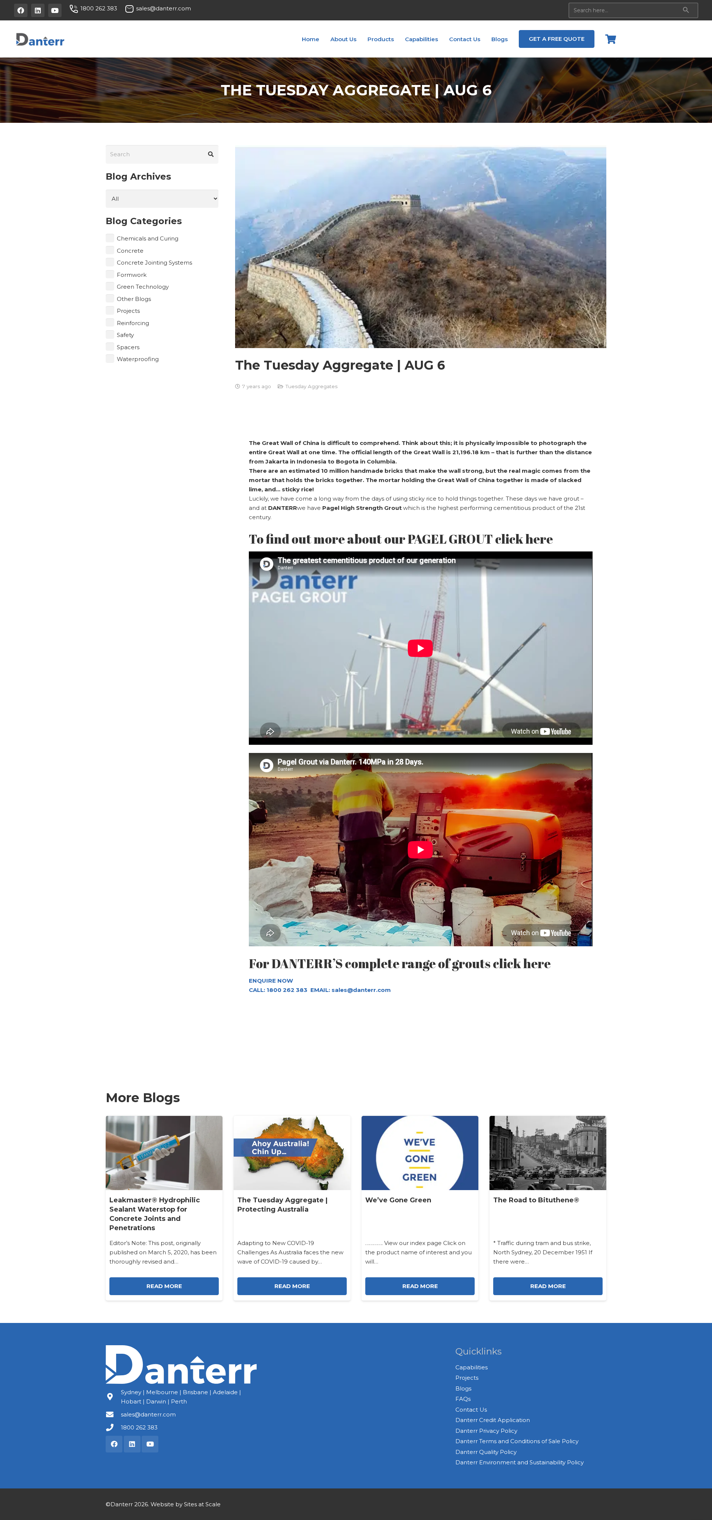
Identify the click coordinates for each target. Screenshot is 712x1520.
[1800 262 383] (113, 1427)
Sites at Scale (202, 1504)
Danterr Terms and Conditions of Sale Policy (516, 1441)
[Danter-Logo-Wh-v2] (181, 1364)
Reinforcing (133, 323)
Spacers (128, 347)
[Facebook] (20, 10)
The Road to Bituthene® (536, 1200)
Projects (128, 310)
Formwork (131, 274)
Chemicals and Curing (147, 238)
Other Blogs (134, 298)
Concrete (130, 250)
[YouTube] (55, 10)
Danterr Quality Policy (486, 1451)
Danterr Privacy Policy (486, 1430)
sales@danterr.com (361, 989)
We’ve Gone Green (398, 1200)
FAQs (463, 1398)
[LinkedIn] (37, 10)
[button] (361, 39)
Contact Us (471, 1409)
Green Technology (143, 286)
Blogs (463, 1388)
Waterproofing (138, 359)
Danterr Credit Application (492, 1420)
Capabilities (471, 1367)
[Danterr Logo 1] (40, 39)
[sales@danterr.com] (113, 1414)
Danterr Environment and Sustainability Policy (519, 1462)
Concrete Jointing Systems (154, 262)
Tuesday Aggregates (311, 386)
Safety (125, 334)
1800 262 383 (139, 1427)
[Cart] (610, 39)
